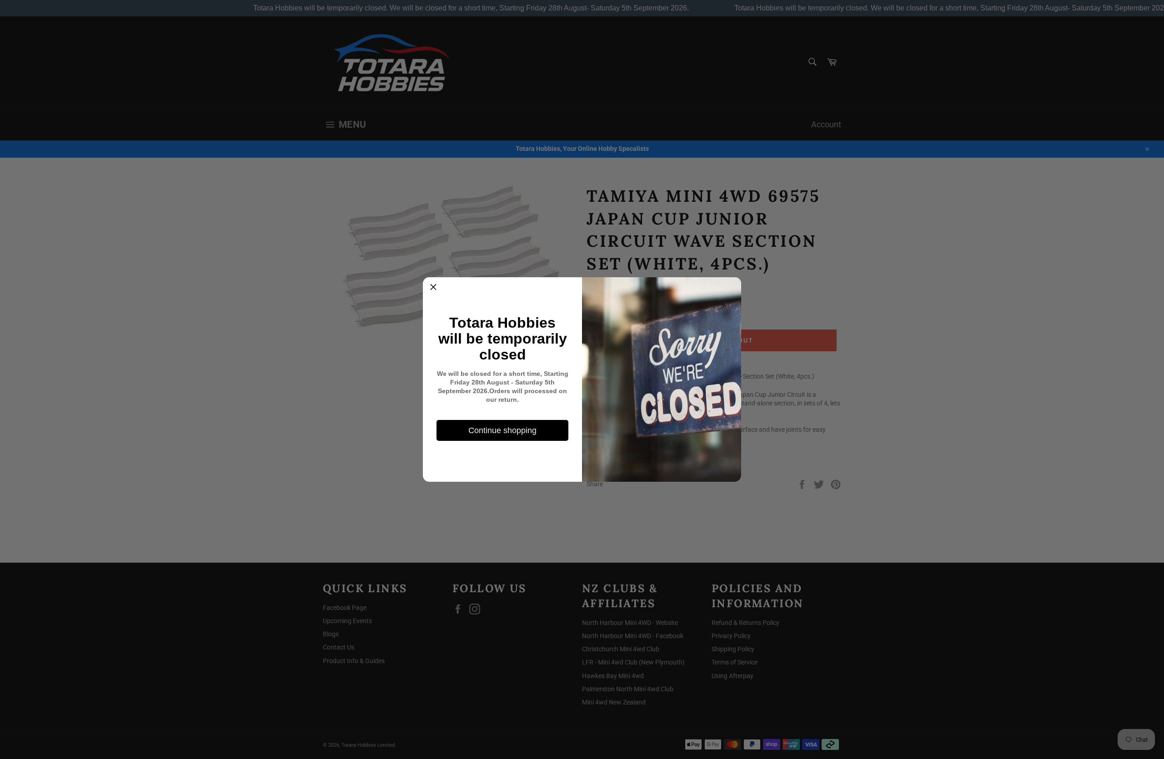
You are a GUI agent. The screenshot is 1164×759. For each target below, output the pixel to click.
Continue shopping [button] (502, 430)
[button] (433, 287)
